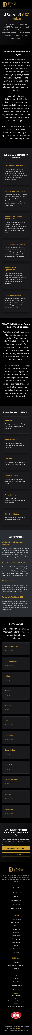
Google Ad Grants (16, 985)
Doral (16, 945)
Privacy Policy (17, 1028)
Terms (23, 1028)
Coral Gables (16, 942)
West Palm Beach (16, 949)
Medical (16, 896)
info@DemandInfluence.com (16, 1001)
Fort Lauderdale (16, 922)
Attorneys (16, 888)
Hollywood (16, 932)
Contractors (16, 892)
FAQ (16, 975)
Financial (16, 904)
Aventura (16, 952)
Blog (16, 972)
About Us (16, 962)
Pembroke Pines (16, 929)
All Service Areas (16, 919)
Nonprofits (16, 908)
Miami (16, 926)
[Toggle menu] (28, 4)
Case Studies (16, 969)
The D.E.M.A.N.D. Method (16, 965)
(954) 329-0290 (16, 854)
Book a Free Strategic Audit (16, 848)
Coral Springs (16, 939)
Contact (16, 978)
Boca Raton (16, 935)
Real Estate (16, 900)
